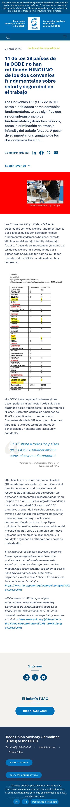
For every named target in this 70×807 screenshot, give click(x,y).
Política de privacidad (44, 801)
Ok (16, 801)
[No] (65, 794)
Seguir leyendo (15, 166)
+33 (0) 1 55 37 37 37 (20, 747)
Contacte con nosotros (24, 775)
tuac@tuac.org (47, 747)
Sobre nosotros (19, 762)
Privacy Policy (15, 752)
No (25, 801)
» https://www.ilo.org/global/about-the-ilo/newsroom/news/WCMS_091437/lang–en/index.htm (34, 623)
